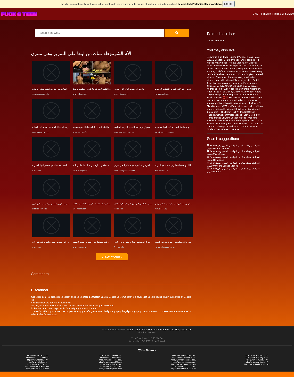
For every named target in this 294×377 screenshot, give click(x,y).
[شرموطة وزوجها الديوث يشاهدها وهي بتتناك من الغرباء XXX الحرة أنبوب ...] (174, 160)
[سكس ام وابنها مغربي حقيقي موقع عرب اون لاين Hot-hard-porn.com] (51, 198)
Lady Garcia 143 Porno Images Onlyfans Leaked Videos (233, 116)
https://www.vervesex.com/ (110, 355)
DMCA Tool (186, 329)
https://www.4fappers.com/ (37, 355)
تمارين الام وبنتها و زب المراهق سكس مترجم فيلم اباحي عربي (142, 165)
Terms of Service (283, 13)
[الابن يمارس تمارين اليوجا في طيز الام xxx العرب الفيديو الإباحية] (51, 236)
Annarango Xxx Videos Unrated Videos (226, 103)
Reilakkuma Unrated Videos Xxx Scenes (237, 100)
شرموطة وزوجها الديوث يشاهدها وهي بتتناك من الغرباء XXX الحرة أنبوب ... (189, 165)
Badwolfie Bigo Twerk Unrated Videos (226, 57)
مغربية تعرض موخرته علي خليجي (129, 88)
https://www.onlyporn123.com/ (183, 369)
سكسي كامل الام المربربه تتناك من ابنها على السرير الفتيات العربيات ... (187, 88)
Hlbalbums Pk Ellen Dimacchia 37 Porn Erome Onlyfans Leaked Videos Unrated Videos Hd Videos (235, 106)
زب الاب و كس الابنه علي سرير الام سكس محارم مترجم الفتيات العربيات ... (107, 165)
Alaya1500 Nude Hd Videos (222, 68)
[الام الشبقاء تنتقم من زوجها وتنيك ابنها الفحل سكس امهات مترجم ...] (174, 121)
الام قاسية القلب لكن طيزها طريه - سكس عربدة (95, 88)
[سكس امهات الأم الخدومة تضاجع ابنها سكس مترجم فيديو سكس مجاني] (51, 83)
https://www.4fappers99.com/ (37, 358)
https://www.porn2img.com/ (257, 358)
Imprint (267, 13)
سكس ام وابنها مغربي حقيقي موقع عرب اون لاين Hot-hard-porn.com (64, 203)
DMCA (256, 13)
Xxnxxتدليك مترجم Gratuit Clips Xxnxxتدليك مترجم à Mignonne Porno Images (233, 81)
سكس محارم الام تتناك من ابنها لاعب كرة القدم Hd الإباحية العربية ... (186, 241)
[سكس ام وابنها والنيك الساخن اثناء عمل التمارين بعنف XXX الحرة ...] (92, 121)
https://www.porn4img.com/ (257, 362)
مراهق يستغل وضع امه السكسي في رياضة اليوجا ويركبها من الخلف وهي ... (189, 203)
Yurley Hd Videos (224, 80)
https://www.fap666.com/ (37, 364)
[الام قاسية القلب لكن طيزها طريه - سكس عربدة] (92, 83)
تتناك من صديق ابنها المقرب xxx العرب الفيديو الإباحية (57, 165)
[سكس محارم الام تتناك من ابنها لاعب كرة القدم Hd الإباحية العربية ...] (174, 236)
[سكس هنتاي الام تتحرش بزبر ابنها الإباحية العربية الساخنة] (133, 121)
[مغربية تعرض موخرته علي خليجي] (133, 83)
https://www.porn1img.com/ (257, 355)
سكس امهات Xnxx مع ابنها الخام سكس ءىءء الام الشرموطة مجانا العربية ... (67, 127)
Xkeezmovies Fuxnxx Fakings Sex (224, 65)
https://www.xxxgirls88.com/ (110, 369)
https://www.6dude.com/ (37, 362)
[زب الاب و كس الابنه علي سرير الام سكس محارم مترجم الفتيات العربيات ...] (92, 160)
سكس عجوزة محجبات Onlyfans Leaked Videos (233, 58)
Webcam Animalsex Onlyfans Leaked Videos (232, 119)
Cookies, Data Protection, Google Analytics (200, 4)
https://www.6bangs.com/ (37, 360)
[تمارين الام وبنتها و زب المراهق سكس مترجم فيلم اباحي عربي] (133, 160)
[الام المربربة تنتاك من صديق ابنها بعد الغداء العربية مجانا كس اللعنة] (92, 198)
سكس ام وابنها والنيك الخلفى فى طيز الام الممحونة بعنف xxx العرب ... (146, 203)
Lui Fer (210, 74)
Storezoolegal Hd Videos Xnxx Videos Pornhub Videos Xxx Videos (233, 61)
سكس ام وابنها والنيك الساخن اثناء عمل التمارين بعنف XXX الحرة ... (104, 127)
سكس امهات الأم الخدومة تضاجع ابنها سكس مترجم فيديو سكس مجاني (64, 88)
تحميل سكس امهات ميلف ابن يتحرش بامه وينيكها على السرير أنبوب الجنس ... (108, 241)
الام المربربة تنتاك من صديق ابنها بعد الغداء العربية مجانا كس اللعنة (103, 203)
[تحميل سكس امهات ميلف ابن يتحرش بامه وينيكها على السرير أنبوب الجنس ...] (92, 236)
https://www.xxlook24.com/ (110, 366)
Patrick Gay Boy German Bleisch (232, 123)
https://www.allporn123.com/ (183, 366)
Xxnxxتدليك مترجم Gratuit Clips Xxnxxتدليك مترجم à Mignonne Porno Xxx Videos (232, 87)
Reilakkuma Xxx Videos (247, 109)
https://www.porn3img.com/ (257, 360)
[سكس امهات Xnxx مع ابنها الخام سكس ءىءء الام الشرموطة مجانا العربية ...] (51, 121)
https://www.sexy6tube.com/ (183, 355)
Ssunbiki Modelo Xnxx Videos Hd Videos (232, 128)
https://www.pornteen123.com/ (183, 364)
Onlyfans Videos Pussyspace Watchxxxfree (239, 71)
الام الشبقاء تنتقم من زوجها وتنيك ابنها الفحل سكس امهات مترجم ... (186, 127)
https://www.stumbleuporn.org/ (256, 364)
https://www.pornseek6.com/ (183, 362)
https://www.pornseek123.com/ (183, 360)
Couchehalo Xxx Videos (236, 126)
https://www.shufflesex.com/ (37, 369)
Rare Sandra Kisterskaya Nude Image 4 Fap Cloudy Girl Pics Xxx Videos (234, 90)
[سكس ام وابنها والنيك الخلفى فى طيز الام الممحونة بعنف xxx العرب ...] (133, 198)
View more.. (111, 256)
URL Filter (174, 329)
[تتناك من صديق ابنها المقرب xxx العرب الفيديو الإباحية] (51, 160)
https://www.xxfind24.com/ (110, 364)
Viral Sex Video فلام (252, 65)
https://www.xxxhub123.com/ (110, 360)
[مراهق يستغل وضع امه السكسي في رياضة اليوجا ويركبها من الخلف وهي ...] (174, 198)
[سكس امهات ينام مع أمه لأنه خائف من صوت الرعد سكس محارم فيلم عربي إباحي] (133, 236)
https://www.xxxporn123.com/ (110, 362)
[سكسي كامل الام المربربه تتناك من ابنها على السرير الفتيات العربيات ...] (174, 83)
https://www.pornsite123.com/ (37, 366)
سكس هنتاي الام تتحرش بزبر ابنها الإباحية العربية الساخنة (140, 127)
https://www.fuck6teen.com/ (183, 358)
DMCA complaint (48, 314)
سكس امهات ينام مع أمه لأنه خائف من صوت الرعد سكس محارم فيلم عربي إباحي (151, 241)
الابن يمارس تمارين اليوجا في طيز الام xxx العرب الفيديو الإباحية (61, 241)
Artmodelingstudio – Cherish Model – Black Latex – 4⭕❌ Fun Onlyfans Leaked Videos (232, 96)
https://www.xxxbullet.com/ (110, 358)
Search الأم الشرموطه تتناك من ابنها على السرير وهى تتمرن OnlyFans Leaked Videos (233, 164)
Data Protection (161, 329)
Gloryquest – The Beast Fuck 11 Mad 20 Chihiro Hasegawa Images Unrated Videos (231, 113)
